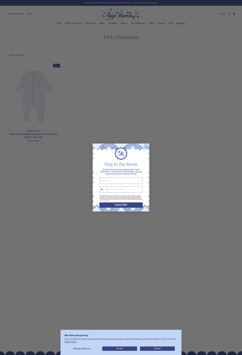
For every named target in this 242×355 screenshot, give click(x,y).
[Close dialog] (146, 147)
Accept (120, 349)
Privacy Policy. (71, 342)
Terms (108, 200)
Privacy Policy (103, 200)
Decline (157, 349)
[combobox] (104, 190)
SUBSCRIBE (121, 205)
